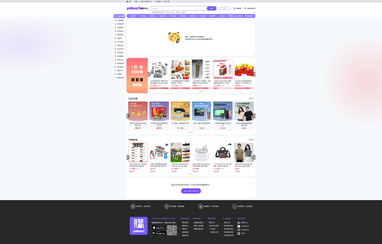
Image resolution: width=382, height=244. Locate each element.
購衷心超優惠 (199, 225)
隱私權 (184, 229)
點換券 (133, 16)
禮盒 (168, 12)
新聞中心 (244, 222)
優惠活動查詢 (199, 229)
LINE (243, 233)
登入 (224, 8)
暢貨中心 (153, 16)
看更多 (251, 98)
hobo (172, 12)
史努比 (178, 12)
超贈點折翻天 (199, 222)
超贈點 (250, 16)
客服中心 (212, 222)
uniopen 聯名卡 (237, 16)
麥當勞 (183, 12)
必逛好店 (193, 16)
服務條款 (185, 232)
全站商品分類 (228, 235)
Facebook (245, 226)
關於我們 (185, 222)
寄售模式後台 (228, 225)
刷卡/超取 (202, 16)
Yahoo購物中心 (137, 8)
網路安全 (185, 225)
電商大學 (227, 222)
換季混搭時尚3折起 (159, 12)
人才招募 (212, 229)
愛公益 (222, 16)
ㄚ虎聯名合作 (213, 232)
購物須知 (185, 235)
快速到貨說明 (228, 232)
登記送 (143, 16)
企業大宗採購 (213, 225)
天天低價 (173, 16)
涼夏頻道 (183, 16)
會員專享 (212, 16)
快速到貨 (163, 16)
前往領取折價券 (191, 191)
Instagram (245, 229)
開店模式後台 (228, 229)
